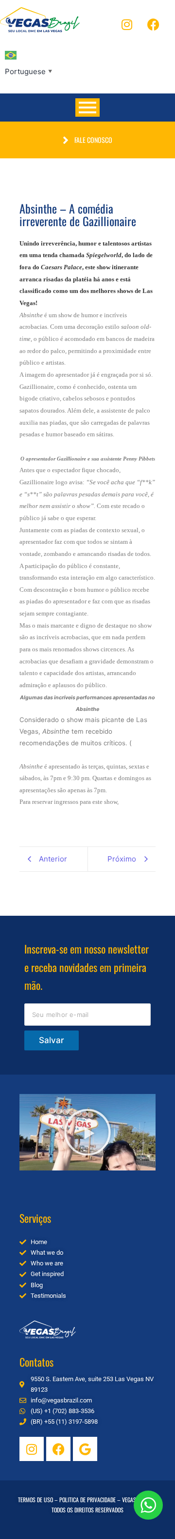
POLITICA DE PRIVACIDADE (87, 1499)
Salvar (51, 1040)
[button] (87, 1132)
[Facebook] (153, 24)
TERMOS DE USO (35, 1499)
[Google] (85, 1449)
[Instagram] (127, 24)
